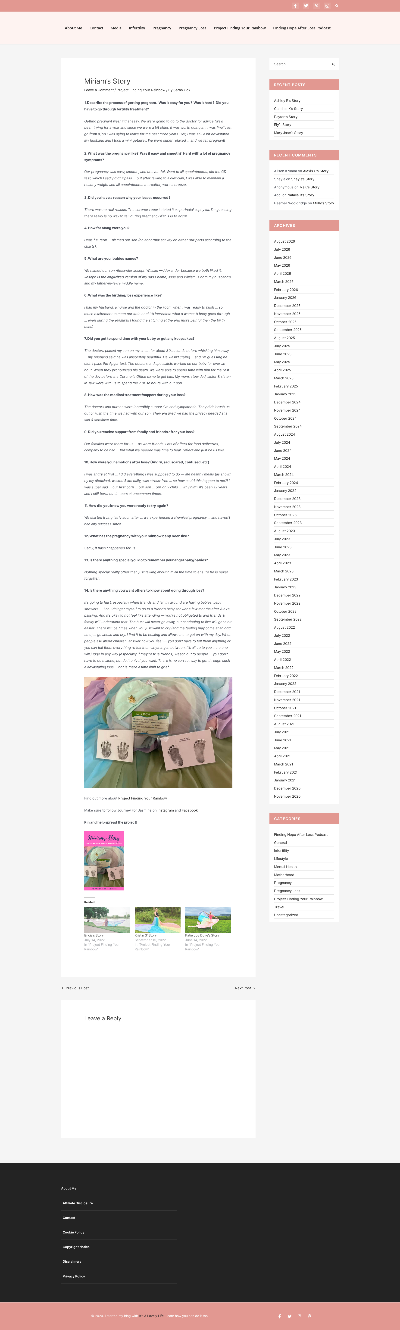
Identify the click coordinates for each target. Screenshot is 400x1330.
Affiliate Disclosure (78, 1203)
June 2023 (283, 547)
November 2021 (287, 700)
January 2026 (285, 297)
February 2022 (286, 676)
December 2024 (287, 402)
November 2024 (287, 410)
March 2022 (284, 667)
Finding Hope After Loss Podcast (302, 28)
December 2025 (287, 305)
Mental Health (285, 867)
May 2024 (282, 458)
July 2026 (282, 249)
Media (116, 28)
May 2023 (282, 555)
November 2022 (287, 603)
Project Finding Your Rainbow (240, 28)
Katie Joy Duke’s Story (202, 935)
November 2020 (287, 796)
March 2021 (283, 764)
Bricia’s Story (94, 935)
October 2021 (285, 708)
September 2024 (288, 426)
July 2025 (282, 346)
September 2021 (287, 716)
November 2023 (287, 507)
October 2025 (285, 322)
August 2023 (284, 531)
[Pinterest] (316, 6)
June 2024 (283, 450)
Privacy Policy (74, 1276)
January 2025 (285, 394)
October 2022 (285, 611)
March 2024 (284, 474)
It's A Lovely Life (151, 1316)
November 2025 (287, 314)
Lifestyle (281, 858)
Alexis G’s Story (315, 171)
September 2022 (288, 619)
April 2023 (282, 563)
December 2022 (287, 595)
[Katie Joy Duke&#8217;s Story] (208, 920)
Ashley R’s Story (287, 100)
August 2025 (284, 338)
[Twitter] (306, 6)
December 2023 (287, 498)
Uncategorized (286, 915)
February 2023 (286, 579)
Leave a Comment (99, 90)
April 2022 (282, 659)
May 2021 (282, 748)
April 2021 (282, 756)
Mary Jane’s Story (288, 133)
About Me (73, 28)
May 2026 (282, 265)
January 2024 (285, 490)
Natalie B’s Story (301, 195)
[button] (337, 6)
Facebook (190, 810)
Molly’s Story (323, 203)
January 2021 (285, 780)
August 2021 (284, 724)
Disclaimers (72, 1261)
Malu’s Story (309, 187)
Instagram (166, 810)
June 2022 (282, 643)
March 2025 (284, 378)
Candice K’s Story (288, 108)
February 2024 (286, 483)
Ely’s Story (282, 124)
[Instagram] (327, 6)
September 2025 (288, 330)
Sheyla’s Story (302, 179)
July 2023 (282, 539)
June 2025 (282, 354)
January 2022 (285, 683)
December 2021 (287, 692)
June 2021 (282, 740)
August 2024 (284, 434)
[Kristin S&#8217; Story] (158, 920)
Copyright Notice (76, 1247)
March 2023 (284, 571)
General (280, 842)
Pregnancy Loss (192, 28)
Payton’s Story (285, 117)
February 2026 (286, 289)
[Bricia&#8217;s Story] (107, 920)
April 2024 (282, 466)
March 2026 (284, 281)
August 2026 (284, 241)
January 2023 (285, 587)
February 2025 (286, 386)
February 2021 (285, 772)
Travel (279, 907)
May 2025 (282, 362)
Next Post (245, 988)
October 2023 (285, 515)
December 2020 (287, 788)
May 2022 (282, 651)
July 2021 (282, 732)
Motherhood (284, 875)
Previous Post (75, 988)
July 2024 (282, 442)
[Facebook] (295, 6)
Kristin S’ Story (146, 935)
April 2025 (282, 370)
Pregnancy (162, 28)
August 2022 (284, 627)
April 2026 (282, 273)
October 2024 (285, 418)
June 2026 (282, 257)
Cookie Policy (73, 1232)
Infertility (137, 28)
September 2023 (288, 523)
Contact (96, 28)
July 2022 (282, 635)
